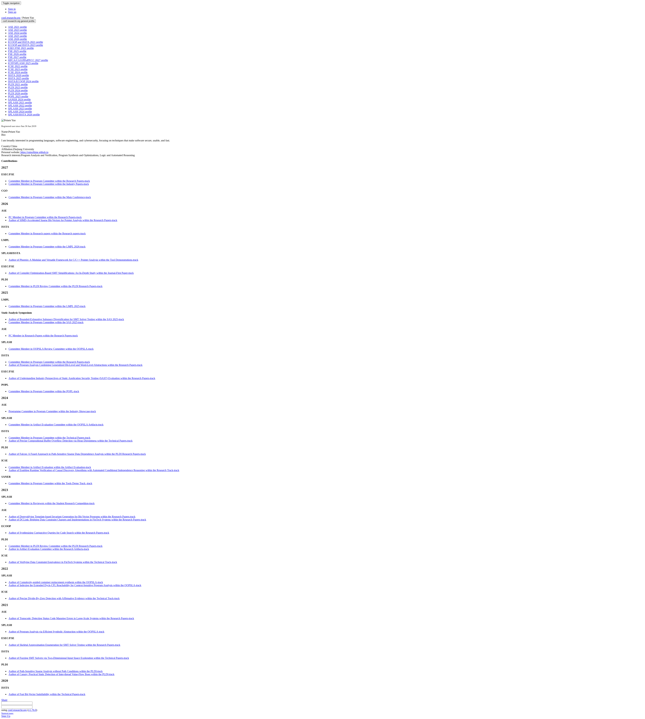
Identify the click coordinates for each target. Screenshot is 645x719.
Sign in (12, 9)
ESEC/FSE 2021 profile (21, 48)
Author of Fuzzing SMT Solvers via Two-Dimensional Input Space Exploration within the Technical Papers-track (69, 658)
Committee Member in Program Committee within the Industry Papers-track (49, 184)
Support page (7, 713)
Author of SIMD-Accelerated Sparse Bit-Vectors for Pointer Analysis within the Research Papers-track (63, 220)
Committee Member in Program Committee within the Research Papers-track (49, 180)
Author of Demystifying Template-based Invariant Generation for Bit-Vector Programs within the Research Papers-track (72, 516)
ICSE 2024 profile (18, 72)
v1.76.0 (32, 710)
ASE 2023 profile (17, 30)
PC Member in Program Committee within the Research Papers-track (45, 217)
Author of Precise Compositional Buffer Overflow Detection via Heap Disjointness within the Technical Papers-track (71, 440)
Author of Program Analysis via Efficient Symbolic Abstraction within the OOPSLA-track (56, 631)
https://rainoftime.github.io (34, 152)
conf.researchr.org (10, 17)
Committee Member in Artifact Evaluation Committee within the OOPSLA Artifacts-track (56, 424)
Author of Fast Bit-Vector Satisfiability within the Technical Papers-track (47, 694)
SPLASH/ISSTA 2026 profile (24, 114)
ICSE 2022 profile (18, 66)
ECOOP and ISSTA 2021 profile (25, 42)
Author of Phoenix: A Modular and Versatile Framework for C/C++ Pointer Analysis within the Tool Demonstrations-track (73, 259)
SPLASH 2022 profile (20, 105)
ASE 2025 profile (17, 36)
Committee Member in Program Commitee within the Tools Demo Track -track (50, 483)
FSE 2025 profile (17, 51)
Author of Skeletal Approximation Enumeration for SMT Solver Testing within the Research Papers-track (64, 644)
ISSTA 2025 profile (18, 78)
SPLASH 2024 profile (20, 111)
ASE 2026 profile (17, 39)
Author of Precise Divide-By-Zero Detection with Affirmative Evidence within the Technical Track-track (64, 598)
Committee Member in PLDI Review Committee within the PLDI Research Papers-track (55, 286)
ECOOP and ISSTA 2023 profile (25, 45)
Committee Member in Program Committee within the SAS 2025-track (46, 322)
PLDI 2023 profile (18, 87)
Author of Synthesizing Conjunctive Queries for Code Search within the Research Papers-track (59, 532)
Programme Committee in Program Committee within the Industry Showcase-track (52, 411)
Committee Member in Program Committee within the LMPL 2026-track (47, 246)
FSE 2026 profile (17, 54)
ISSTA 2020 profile (18, 75)
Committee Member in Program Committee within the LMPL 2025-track (47, 306)
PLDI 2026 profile (18, 93)
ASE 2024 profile (17, 33)
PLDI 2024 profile (18, 90)
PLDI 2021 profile (18, 84)
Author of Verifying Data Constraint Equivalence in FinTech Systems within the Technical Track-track (63, 562)
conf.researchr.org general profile (18, 21)
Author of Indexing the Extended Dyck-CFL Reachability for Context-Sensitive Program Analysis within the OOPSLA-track (75, 585)
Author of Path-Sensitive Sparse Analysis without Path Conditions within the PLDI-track (56, 671)
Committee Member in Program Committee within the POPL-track (44, 391)
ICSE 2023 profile (18, 69)
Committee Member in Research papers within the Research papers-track (47, 233)
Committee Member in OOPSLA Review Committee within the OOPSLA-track (51, 348)
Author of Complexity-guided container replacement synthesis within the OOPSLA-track (56, 582)
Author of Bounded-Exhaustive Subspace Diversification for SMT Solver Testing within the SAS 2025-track (66, 319)
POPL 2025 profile (18, 96)
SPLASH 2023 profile (20, 108)
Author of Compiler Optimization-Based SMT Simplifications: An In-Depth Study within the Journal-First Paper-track (71, 273)
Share (4, 700)
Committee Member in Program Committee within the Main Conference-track (50, 197)
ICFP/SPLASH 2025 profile (23, 63)
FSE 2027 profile (17, 57)
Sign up (12, 12)
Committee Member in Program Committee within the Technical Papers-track (49, 437)
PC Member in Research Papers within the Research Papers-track (43, 335)
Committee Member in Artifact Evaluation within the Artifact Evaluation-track (50, 467)
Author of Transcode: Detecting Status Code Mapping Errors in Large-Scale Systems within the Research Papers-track (71, 618)
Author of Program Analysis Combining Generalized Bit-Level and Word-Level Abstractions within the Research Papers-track (75, 365)
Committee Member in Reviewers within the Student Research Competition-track (52, 503)
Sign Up (5, 716)
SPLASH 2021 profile (20, 102)
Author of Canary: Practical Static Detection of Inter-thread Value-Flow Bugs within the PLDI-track (61, 674)
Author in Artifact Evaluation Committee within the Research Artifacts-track (49, 549)
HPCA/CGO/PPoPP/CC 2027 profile (28, 60)
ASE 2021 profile (17, 27)
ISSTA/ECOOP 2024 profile (23, 81)
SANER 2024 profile (19, 99)
